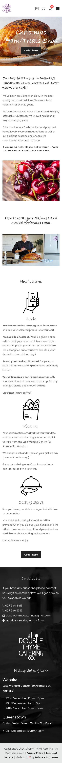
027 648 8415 (13, 606)
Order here (31, 50)
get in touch (41, 147)
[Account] (43, 8)
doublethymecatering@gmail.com (28, 615)
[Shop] (37, 8)
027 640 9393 (13, 610)
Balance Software (46, 757)
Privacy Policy (34, 753)
